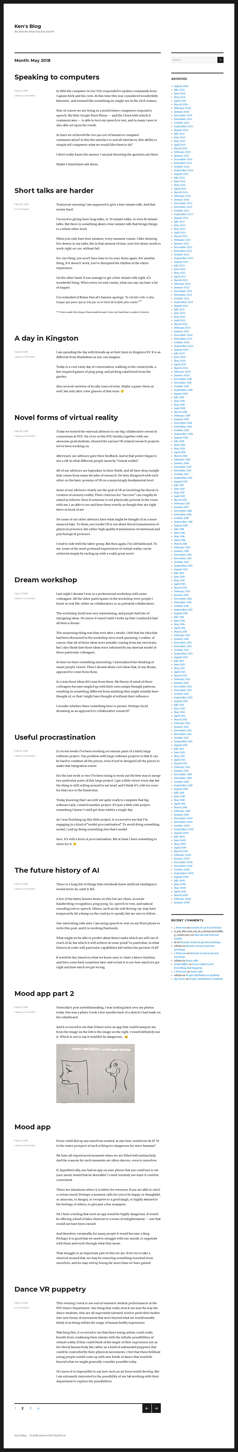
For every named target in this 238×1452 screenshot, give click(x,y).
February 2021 (182, 327)
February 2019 (182, 415)
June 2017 (179, 488)
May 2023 (179, 229)
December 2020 (183, 335)
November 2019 (182, 382)
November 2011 (182, 734)
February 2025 (182, 152)
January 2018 (181, 463)
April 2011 (179, 759)
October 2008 (182, 869)
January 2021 (181, 331)
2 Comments (21, 209)
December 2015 (183, 554)
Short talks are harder (54, 190)
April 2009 (180, 847)
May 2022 (179, 272)
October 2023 (181, 210)
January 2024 (182, 199)
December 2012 (183, 686)
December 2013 (183, 642)
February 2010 (182, 811)
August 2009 (181, 833)
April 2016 (179, 540)
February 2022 (182, 283)
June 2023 (180, 225)
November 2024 (183, 163)
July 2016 (179, 529)
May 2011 (179, 756)
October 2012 (181, 693)
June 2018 (179, 444)
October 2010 (181, 781)
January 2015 (181, 595)
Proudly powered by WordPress (48, 1435)
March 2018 (180, 455)
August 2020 (181, 349)
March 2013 (180, 675)
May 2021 (179, 316)
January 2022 (181, 287)
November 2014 (183, 602)
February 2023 (182, 239)
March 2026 (181, 104)
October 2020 (182, 342)
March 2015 (180, 587)
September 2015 (183, 565)
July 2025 (179, 133)
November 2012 (183, 690)
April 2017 (179, 496)
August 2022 (181, 261)
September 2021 (183, 302)
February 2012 (182, 723)
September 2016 (183, 521)
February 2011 (182, 767)
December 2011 (182, 730)
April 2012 (179, 715)
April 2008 (180, 891)
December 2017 (182, 466)
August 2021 (181, 305)
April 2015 (179, 584)
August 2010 (181, 789)
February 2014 (182, 635)
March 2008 (181, 895)
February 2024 (182, 196)
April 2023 (180, 232)
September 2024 (183, 170)
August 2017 (180, 481)
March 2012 (180, 719)
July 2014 (179, 617)
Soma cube (192, 960)
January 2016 (181, 551)
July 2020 (179, 353)
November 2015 (182, 558)
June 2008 (180, 884)
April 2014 (179, 628)
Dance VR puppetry (50, 1289)
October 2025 (181, 122)
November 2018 (183, 426)
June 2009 (180, 840)
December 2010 (183, 774)
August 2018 (181, 437)
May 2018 (179, 448)
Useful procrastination (55, 737)
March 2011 (180, 763)
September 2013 (183, 653)
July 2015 (179, 573)
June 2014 (179, 620)
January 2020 (182, 375)
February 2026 (182, 108)
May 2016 (179, 536)
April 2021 (180, 320)
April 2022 (180, 276)
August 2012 (181, 701)
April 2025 (180, 144)
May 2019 (179, 404)
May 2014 (179, 624)
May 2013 (179, 668)
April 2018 (179, 452)
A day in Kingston (46, 338)
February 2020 (182, 371)
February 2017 (182, 503)
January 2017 (181, 507)
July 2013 (179, 660)
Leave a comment (24, 95)
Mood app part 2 (44, 993)
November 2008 (183, 866)
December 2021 (183, 291)
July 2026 (179, 89)
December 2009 (183, 818)
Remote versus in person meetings (200, 942)
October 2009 (182, 825)
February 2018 (182, 459)
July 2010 (179, 792)
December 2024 (183, 159)
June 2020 (180, 357)
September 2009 (183, 829)
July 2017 (179, 485)
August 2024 (181, 174)
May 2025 (179, 141)
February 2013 (182, 679)
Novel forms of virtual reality (66, 417)
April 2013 (179, 671)
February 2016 (182, 547)
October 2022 (181, 254)
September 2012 (183, 697)
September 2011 (183, 741)
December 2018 (183, 423)
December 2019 (183, 379)
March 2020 (181, 368)
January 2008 (182, 902)
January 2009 (182, 858)
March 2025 (180, 148)
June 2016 (179, 532)
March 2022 (181, 280)
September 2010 (183, 785)
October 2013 (181, 650)
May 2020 (180, 360)
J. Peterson (180, 927)
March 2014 (180, 631)
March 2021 (180, 324)
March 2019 (180, 412)
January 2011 (181, 770)
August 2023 (181, 218)
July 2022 (179, 265)
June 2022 (180, 269)
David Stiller (181, 964)
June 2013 (179, 664)
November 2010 (183, 778)
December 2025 (183, 115)
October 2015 (181, 562)
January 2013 (181, 682)
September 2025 (183, 126)
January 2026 (181, 111)
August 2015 (181, 569)
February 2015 (182, 591)
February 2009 (182, 855)
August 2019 (181, 393)
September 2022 (183, 258)
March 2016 (180, 543)
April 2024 (180, 188)
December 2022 (183, 247)
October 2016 (181, 518)
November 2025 (183, 119)
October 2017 (181, 474)
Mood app (32, 1127)
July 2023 (179, 221)
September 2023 (183, 214)
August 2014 (181, 613)
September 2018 (183, 434)
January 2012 (181, 726)
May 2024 (180, 185)
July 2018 (179, 441)
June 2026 (180, 93)
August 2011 (180, 745)
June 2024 (180, 181)
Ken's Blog (27, 26)
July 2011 (179, 748)
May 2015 (179, 580)
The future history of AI (56, 870)
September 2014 (183, 609)
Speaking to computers (56, 77)
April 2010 (179, 803)
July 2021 (179, 309)
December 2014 (183, 598)
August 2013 (181, 657)
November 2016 (182, 514)
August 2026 (181, 86)
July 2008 (179, 880)
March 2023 (181, 236)
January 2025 (181, 155)
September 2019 (183, 390)
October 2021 (181, 298)
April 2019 (179, 408)
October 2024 (182, 166)
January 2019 (181, 419)
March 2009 (181, 851)
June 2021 (179, 313)
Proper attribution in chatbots (203, 975)
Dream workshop (45, 579)
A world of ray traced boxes (206, 927)
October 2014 (181, 606)
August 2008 (181, 876)
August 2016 (181, 525)
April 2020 (180, 364)
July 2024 (179, 177)
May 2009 (180, 844)
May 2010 (179, 800)
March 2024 (181, 192)
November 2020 (183, 338)
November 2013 (183, 646)
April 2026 (180, 100)
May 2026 (179, 97)
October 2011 (181, 737)
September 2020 (183, 346)
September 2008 (183, 873)
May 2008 (180, 887)
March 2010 (180, 807)
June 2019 (179, 401)
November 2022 (183, 250)
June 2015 (179, 576)
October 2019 (181, 386)
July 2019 (179, 397)
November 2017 (182, 470)
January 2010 (181, 814)
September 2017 (183, 477)
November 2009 (183, 822)
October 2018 (181, 430)
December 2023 (183, 203)
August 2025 (181, 130)
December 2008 (183, 862)
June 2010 (179, 796)
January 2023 (181, 243)
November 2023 (183, 207)
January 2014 (181, 639)
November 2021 (183, 294)
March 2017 (180, 499)
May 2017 (179, 492)
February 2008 (182, 898)
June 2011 (179, 752)
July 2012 (179, 704)
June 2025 (179, 137)
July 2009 (179, 836)
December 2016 (183, 510)
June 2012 (179, 708)
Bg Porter (179, 978)
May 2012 (179, 712)
